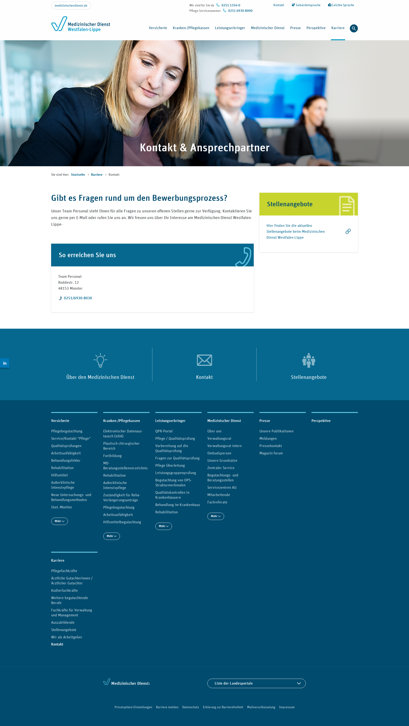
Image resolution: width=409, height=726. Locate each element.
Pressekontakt (270, 445)
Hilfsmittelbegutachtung (122, 522)
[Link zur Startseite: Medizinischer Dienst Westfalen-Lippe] (82, 27)
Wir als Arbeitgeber (66, 637)
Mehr (58, 521)
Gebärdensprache (307, 5)
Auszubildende (63, 622)
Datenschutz (190, 707)
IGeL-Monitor (61, 507)
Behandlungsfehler (65, 460)
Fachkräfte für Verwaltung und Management (71, 612)
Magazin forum (271, 453)
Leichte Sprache (342, 5)
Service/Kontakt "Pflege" (71, 438)
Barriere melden (167, 707)
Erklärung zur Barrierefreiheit (223, 707)
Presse (264, 420)
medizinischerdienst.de (71, 5)
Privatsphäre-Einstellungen (133, 707)
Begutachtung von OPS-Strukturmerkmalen (173, 482)
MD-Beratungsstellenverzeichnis (125, 465)
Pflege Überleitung (170, 465)
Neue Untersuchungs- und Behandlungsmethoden (71, 497)
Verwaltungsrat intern (224, 445)
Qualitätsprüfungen (66, 445)
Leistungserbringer (170, 420)
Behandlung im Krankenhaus (177, 504)
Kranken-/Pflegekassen (121, 420)
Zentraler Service (221, 467)
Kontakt (278, 5)
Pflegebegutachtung (66, 431)
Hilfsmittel (59, 475)
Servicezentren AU (221, 487)
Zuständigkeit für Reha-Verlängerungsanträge (121, 497)
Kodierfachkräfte (64, 590)
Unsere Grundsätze (222, 460)
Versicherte (60, 420)
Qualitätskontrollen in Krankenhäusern (172, 495)
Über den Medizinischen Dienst (100, 377)
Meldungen (268, 438)
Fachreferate (217, 502)
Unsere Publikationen (276, 431)
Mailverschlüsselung (261, 707)
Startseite (78, 174)
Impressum (287, 707)
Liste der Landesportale (234, 683)
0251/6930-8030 (78, 298)
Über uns (214, 431)
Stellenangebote (309, 377)
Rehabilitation (62, 467)
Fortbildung (112, 455)
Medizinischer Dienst (224, 420)
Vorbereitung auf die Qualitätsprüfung (171, 448)
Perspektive (316, 27)
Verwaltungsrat (219, 438)
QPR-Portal (164, 431)
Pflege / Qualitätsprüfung (175, 438)
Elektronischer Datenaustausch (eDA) (123, 433)
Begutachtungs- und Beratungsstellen (222, 477)
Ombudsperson (219, 453)
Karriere (97, 174)
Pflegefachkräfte (64, 570)
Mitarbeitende (218, 494)
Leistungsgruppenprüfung (175, 472)
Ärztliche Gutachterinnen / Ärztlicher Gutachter (72, 580)
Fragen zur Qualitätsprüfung (177, 458)
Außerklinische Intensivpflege (63, 485)
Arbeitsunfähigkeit (66, 453)
